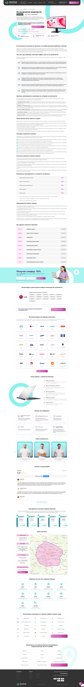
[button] (15, 452)
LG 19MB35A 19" (32, 294)
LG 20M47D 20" (45, 294)
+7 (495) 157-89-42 (63, 2)
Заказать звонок (62, 3)
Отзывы (35, 2)
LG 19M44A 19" (58, 296)
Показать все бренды (42, 371)
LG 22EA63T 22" (52, 298)
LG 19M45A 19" (59, 298)
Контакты (40, 2)
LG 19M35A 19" (45, 296)
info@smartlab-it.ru (23, 539)
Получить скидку (38, 26)
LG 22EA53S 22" (52, 296)
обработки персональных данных (30, 280)
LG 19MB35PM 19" (39, 296)
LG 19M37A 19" (52, 294)
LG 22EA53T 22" (32, 296)
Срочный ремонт (75, 2)
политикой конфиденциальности (34, 31)
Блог (44, 2)
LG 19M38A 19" (31, 298)
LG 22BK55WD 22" (46, 298)
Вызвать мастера (22, 572)
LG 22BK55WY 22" (59, 294)
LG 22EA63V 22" (38, 298)
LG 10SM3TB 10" (38, 294)
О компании (30, 2)
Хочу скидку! (41, 278)
